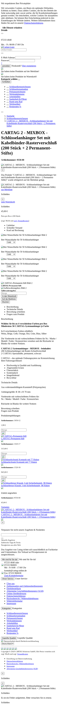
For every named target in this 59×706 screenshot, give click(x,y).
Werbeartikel (14, 104)
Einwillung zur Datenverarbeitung (19, 659)
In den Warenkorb (9, 296)
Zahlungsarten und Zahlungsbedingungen (25, 586)
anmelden (6, 66)
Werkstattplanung (16, 94)
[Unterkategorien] (8, 87)
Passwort (5, 60)
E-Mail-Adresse (8, 57)
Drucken (5, 302)
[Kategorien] (2, 33)
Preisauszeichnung (17, 91)
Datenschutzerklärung (16, 596)
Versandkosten (22, 654)
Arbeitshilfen (14, 96)
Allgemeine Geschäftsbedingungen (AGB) (25, 591)
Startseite (10, 116)
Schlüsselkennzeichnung (20, 86)
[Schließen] (19, 79)
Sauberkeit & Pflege (18, 99)
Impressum (11, 603)
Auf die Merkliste (9, 299)
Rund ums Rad (15, 101)
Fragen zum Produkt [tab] (15, 314)
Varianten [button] (5, 507)
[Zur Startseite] (7, 47)
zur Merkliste (6, 189)
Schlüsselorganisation (18, 89)
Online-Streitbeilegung (16, 593)
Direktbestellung (14, 588)
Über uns (11, 583)
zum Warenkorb (8, 202)
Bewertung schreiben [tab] (16, 312)
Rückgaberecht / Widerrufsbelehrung (22, 598)
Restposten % (15, 106)
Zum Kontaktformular (13, 575)
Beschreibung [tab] (13, 307)
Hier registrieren (29, 66)
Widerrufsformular (15, 601)
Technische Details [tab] (15, 309)
